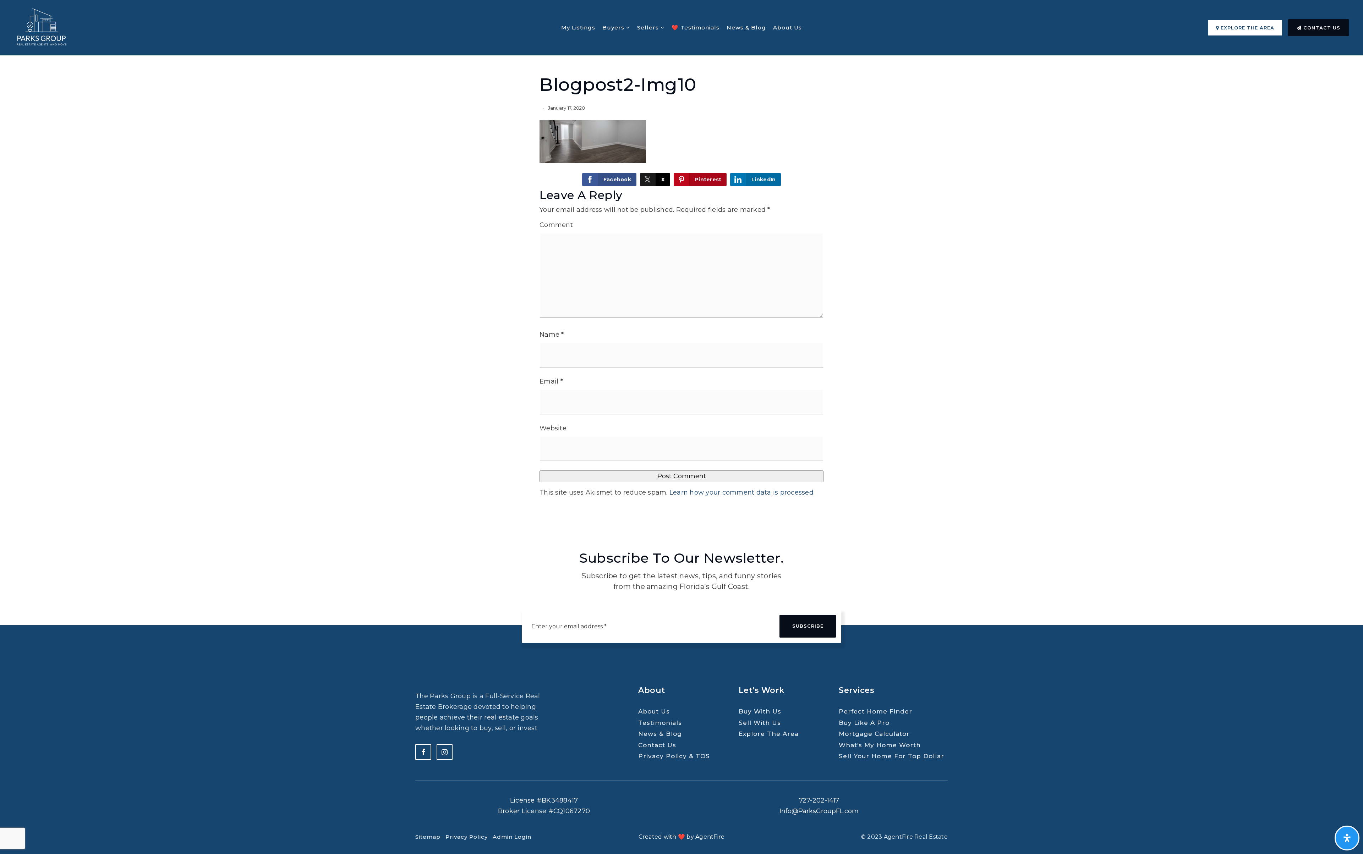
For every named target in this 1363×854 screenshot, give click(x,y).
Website (553, 428)
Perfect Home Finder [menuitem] (875, 711)
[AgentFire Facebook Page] (423, 752)
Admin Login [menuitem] (512, 836)
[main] (681, 260)
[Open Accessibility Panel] (1347, 838)
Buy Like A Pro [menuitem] (864, 722)
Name (552, 334)
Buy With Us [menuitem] (760, 711)
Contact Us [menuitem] (657, 745)
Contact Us (1321, 28)
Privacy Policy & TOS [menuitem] (674, 756)
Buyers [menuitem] (614, 27)
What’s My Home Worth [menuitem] (880, 745)
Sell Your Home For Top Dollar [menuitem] (891, 756)
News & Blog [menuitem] (746, 27)
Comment (556, 225)
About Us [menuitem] (787, 27)
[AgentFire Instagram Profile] (445, 752)
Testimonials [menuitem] (660, 722)
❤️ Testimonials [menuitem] (695, 27)
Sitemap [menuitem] (427, 836)
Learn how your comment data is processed (741, 492)
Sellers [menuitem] (649, 27)
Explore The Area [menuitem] (769, 733)
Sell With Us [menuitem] (760, 722)
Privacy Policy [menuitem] (466, 836)
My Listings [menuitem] (578, 27)
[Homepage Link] (40, 27)
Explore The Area (1246, 28)
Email (551, 381)
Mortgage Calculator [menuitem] (874, 733)
